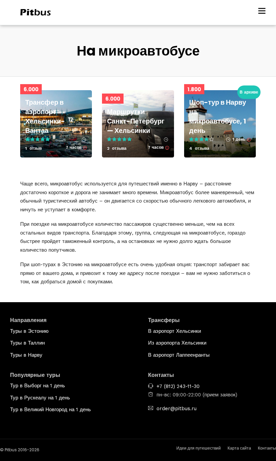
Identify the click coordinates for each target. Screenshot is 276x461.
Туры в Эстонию (29, 331)
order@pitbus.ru (177, 408)
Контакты (267, 448)
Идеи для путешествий (198, 448)
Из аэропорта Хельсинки (177, 343)
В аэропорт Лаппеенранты (179, 355)
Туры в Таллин (27, 343)
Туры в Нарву (26, 355)
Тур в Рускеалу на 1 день (40, 398)
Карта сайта (239, 448)
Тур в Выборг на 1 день (37, 386)
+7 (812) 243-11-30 (178, 386)
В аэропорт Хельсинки (174, 331)
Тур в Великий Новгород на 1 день (50, 409)
